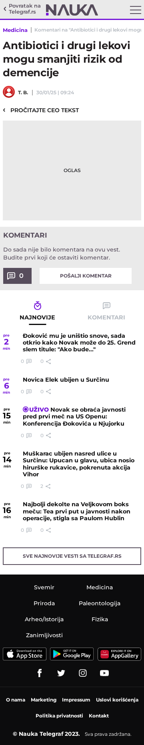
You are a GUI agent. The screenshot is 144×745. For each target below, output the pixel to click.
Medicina (15, 30)
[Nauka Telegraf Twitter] (61, 673)
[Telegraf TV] (104, 673)
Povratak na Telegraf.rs (25, 9)
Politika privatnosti (59, 716)
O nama (15, 700)
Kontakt (99, 716)
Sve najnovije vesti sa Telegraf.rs (72, 556)
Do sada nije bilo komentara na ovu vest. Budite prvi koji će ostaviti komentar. (61, 253)
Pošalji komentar (86, 276)
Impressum (76, 700)
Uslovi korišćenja (117, 700)
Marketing (43, 700)
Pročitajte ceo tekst (41, 109)
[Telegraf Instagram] (83, 673)
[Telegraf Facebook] (40, 673)
